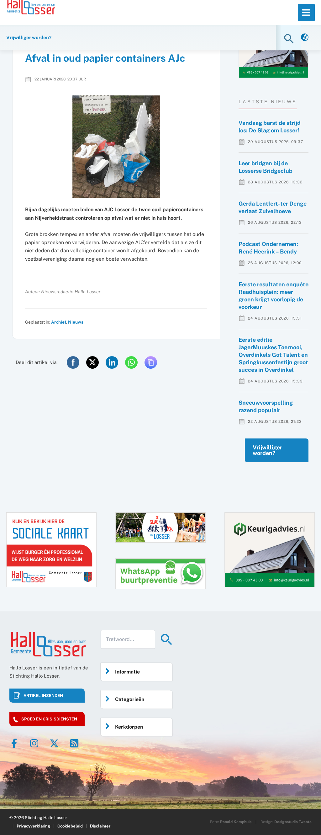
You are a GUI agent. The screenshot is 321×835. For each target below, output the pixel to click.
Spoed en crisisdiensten (49, 719)
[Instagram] (34, 743)
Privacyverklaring (33, 826)
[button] (290, 38)
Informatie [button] (127, 672)
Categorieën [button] (129, 699)
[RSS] (74, 743)
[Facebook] (14, 743)
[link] (304, 37)
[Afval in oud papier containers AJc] (116, 146)
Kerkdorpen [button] (129, 727)
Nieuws (75, 322)
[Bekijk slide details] (269, 549)
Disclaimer (100, 826)
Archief (58, 322)
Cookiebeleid (70, 826)
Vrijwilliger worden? (267, 450)
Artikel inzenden (43, 695)
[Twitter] (54, 743)
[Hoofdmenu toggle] (306, 12)
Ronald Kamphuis (235, 822)
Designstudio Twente (293, 822)
